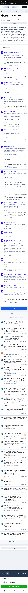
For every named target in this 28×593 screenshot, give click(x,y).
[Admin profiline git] (5, 77)
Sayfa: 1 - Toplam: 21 (13, 318)
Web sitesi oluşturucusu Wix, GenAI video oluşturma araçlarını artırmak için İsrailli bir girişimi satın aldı (17, 301)
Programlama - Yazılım (10, 171)
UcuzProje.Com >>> (9, 222)
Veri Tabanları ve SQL (20, 186)
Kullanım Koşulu (14, 582)
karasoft (14, 270)
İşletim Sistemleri (9, 146)
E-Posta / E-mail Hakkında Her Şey (13, 69)
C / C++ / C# (9, 182)
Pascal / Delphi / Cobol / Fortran (13, 184)
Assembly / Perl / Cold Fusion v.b (13, 180)
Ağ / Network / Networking (12, 154)
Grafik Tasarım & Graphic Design (13, 82)
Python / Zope (10, 186)
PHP (24, 184)
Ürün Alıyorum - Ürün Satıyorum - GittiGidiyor (13, 241)
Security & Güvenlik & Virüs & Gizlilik (14, 203)
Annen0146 (15, 65)
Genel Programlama (19, 182)
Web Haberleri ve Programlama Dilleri (14, 259)
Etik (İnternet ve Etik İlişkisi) (11, 130)
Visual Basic (9, 189)
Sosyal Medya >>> (9, 232)
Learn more (3, 2)
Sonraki (22, 317)
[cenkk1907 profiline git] (5, 141)
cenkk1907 (15, 143)
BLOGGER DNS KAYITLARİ (13, 124)
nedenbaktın (11, 354)
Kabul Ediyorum (15, 586)
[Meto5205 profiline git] (5, 125)
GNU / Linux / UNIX (11, 157)
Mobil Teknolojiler (21, 157)
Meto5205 (14, 126)
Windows (8, 159)
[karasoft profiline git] (5, 270)
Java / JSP (17, 189)
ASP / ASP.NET (9, 177)
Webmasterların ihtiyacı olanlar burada (15, 274)
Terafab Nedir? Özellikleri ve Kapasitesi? (16, 106)
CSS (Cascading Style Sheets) (13, 119)
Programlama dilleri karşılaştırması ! (15, 269)
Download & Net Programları (12, 52)
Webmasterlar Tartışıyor (11, 291)
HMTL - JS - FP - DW (9, 111)
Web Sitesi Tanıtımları (10, 285)
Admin (14, 79)
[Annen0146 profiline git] (5, 63)
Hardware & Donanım (10, 98)
